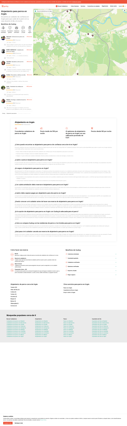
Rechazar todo (19, 423)
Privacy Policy (43, 420)
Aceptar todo (8, 423)
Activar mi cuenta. (76, 1)
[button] (91, 254)
